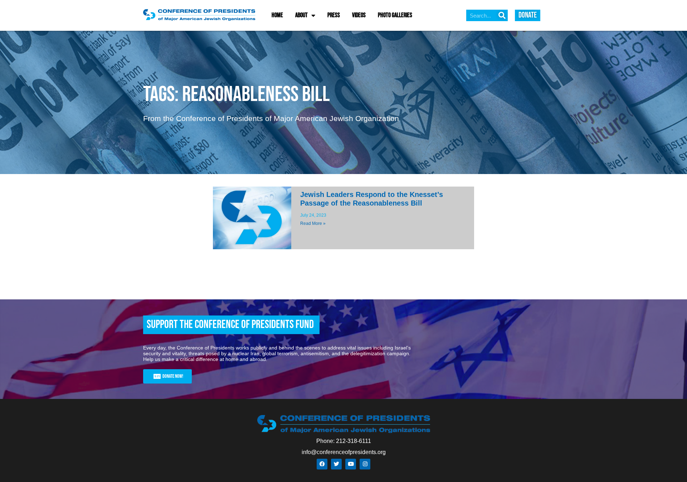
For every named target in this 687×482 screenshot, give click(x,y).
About (301, 15)
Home (277, 15)
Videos (359, 15)
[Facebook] (322, 464)
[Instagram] (365, 464)
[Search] (502, 15)
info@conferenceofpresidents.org (344, 452)
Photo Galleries (395, 15)
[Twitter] (336, 464)
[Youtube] (350, 464)
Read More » (313, 223)
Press (333, 15)
